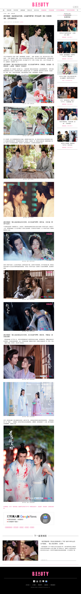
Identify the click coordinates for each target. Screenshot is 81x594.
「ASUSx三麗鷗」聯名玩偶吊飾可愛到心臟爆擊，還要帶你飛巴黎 (67, 77)
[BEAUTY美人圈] (40, 4)
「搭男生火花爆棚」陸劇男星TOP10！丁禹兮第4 (67, 144)
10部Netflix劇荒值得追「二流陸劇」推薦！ (67, 33)
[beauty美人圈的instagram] (40, 581)
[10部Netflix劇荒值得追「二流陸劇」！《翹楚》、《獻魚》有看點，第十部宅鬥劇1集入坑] (67, 26)
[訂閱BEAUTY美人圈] (46, 581)
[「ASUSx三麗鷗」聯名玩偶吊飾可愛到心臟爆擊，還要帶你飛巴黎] (67, 69)
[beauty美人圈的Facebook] (34, 581)
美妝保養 (9, 10)
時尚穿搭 (16, 10)
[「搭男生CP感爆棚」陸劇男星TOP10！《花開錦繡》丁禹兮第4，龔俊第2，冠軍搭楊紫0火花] (67, 136)
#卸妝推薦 (51, 10)
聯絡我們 (40, 584)
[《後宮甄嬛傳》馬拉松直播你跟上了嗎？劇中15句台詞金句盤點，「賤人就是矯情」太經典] (20, 550)
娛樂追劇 (23, 10)
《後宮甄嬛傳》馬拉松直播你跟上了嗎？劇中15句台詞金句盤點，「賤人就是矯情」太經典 (57, 542)
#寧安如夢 (16, 527)
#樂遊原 (21, 527)
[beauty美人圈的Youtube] (37, 581)
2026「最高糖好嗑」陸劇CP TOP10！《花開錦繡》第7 (67, 100)
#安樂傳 (32, 527)
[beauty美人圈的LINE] (43, 581)
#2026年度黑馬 (71, 10)
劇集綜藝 (13, 13)
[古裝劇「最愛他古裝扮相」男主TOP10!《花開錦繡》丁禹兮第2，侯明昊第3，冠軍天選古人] (67, 47)
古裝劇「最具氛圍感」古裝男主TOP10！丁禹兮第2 (67, 55)
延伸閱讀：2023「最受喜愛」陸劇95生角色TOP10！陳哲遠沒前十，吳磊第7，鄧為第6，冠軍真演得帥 (29, 507)
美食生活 (29, 10)
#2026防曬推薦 (60, 10)
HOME (5, 13)
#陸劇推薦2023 (8, 527)
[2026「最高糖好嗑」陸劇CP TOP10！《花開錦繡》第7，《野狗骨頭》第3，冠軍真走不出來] (67, 92)
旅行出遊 (36, 10)
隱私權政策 (53, 584)
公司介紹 (27, 584)
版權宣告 (46, 584)
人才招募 (34, 584)
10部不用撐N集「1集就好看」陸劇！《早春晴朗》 (67, 122)
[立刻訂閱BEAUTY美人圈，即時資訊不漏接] (29, 518)
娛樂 (9, 13)
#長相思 (27, 527)
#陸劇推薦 (43, 10)
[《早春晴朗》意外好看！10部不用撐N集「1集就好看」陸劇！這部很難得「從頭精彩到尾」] (67, 114)
